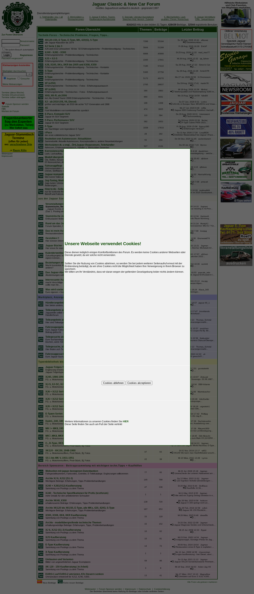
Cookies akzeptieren (139, 382)
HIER (126, 421)
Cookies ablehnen (113, 382)
